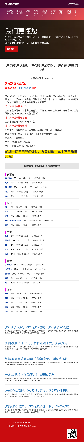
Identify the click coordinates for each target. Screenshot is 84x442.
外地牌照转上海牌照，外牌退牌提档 (29, 374)
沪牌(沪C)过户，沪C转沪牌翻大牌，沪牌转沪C (37, 406)
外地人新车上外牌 (19, 12)
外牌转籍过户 (61, 12)
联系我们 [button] (10, 49)
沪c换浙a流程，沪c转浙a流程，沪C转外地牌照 (37, 390)
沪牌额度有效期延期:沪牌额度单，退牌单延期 (36, 359)
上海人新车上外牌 (10, 12)
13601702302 (24, 88)
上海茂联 (19, 426)
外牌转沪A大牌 (36, 13)
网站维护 (27, 426)
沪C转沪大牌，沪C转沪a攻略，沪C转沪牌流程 (37, 327)
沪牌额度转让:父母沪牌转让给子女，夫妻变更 (36, 343)
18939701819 (73, 4)
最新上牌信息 (69, 12)
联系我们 (75, 14)
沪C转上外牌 (28, 13)
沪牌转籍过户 (53, 12)
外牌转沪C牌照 (44, 13)
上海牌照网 (13, 3)
